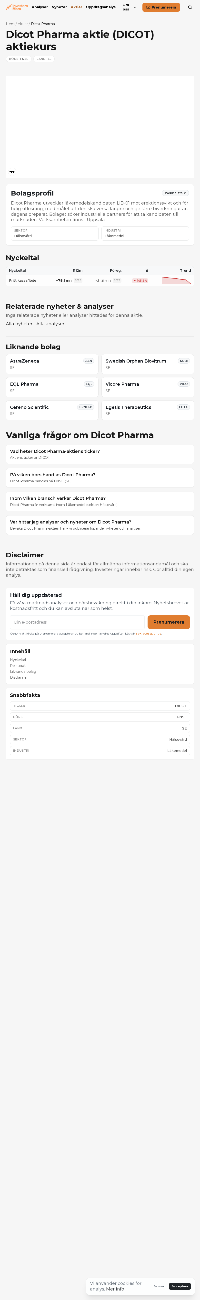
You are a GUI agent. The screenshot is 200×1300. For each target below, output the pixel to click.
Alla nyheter (19, 324)
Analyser (40, 7)
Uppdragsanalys (101, 7)
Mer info (115, 1289)
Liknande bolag (23, 671)
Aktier (76, 7)
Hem (10, 24)
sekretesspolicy (148, 633)
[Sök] (190, 7)
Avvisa (159, 1286)
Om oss (125, 7)
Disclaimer (19, 677)
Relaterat (18, 666)
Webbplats (175, 193)
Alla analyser (50, 324)
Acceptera (180, 1286)
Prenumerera (168, 622)
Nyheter (59, 7)
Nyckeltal (18, 660)
